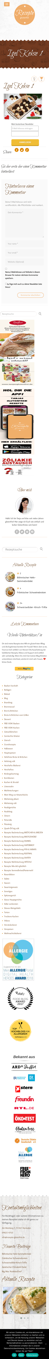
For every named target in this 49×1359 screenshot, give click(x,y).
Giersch (7, 740)
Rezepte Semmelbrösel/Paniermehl (18, 870)
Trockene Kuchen (11, 916)
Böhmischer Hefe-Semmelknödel (16, 1253)
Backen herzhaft (11, 685)
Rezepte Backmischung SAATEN (17, 857)
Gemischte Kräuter (12, 736)
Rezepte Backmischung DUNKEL (17, 841)
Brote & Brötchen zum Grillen (16, 715)
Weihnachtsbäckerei (12, 933)
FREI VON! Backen (11, 723)
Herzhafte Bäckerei (12, 765)
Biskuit (7, 694)
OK (14, 1355)
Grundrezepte (10, 744)
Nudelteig (8, 811)
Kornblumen (9, 778)
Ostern (7, 815)
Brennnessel (9, 706)
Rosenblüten (9, 874)
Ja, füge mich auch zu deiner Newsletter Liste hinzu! (23, 285)
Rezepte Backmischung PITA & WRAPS (20, 849)
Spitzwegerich (10, 895)
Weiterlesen (32, 1355)
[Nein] (45, 1344)
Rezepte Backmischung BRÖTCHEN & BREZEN (23, 832)
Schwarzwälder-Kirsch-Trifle (14, 1262)
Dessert (7, 719)
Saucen (7, 883)
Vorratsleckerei (10, 925)
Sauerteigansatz (11, 887)
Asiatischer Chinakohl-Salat (14, 1267)
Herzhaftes (9, 769)
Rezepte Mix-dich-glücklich (15, 866)
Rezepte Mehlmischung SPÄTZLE (18, 862)
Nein (21, 1355)
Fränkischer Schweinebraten (14, 1258)
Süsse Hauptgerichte (13, 899)
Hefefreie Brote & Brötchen (15, 757)
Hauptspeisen (10, 752)
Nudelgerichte (10, 807)
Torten (7, 912)
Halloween (8, 748)
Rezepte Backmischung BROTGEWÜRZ (20, 836)
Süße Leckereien (11, 904)
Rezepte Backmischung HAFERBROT (19, 845)
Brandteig (8, 702)
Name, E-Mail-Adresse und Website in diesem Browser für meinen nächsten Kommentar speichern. (22, 275)
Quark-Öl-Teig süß (11, 828)
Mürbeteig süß (10, 803)
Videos (7, 920)
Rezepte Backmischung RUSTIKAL (18, 853)
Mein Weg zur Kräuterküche (16, 794)
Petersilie (8, 820)
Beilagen (7, 690)
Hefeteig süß (9, 761)
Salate (6, 878)
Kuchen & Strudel (11, 782)
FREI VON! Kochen (11, 727)
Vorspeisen (8, 929)
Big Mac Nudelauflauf (12, 1271)
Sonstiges (8, 891)
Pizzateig (8, 824)
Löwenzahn (9, 786)
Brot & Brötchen (11, 711)
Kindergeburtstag (11, 773)
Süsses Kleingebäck (12, 908)
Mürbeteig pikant (11, 799)
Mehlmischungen (11, 790)
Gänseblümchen (11, 732)
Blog (6, 698)
